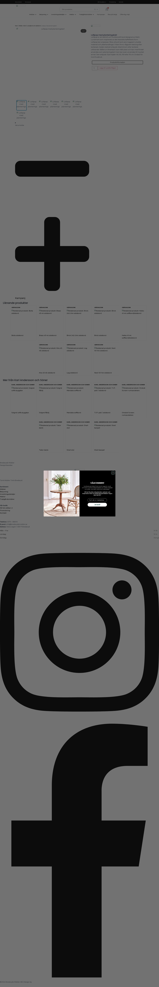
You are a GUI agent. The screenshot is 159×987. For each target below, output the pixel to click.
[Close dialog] (113, 472)
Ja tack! (97, 505)
